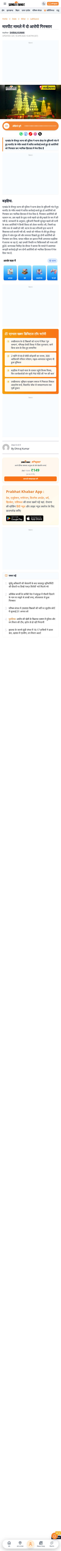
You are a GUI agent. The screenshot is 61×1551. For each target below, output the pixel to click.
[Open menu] (4, 3)
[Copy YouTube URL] (30, 134)
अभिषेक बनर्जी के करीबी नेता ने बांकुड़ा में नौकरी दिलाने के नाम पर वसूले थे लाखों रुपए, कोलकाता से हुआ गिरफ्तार (31, 597)
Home (4, 19)
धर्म (47, 498)
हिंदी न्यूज (20, 506)
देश (7, 498)
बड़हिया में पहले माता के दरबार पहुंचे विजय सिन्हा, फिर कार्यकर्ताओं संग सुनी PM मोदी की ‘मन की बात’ (32, 372)
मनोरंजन (24, 498)
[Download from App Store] (34, 518)
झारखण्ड (10, 10)
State (14, 19)
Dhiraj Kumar (22, 448)
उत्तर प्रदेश (26, 10)
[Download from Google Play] (15, 518)
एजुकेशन (15, 498)
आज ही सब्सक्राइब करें (30, 478)
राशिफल (19, 502)
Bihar (23, 19)
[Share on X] (40, 134)
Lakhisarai (34, 19)
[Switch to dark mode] (43, 3)
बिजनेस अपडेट (37, 498)
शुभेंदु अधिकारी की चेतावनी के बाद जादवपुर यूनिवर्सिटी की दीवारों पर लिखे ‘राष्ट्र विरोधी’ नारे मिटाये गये (31, 585)
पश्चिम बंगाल (37, 10)
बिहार (17, 10)
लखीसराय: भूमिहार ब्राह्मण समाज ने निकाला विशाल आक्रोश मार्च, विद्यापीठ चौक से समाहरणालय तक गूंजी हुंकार (32, 385)
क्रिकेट (9, 502)
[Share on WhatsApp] (21, 134)
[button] (30, 102)
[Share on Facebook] (26, 134)
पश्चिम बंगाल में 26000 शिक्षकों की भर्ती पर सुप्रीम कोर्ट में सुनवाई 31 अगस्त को (32, 610)
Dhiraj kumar (17, 32)
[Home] (17, 3)
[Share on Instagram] (35, 134)
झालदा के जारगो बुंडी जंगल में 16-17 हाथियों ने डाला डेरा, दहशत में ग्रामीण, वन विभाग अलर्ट (31, 631)
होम (3, 10)
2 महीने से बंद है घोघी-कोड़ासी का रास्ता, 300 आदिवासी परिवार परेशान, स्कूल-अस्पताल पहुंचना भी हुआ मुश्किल (32, 359)
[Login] (30, 1544)
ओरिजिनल (50, 10)
